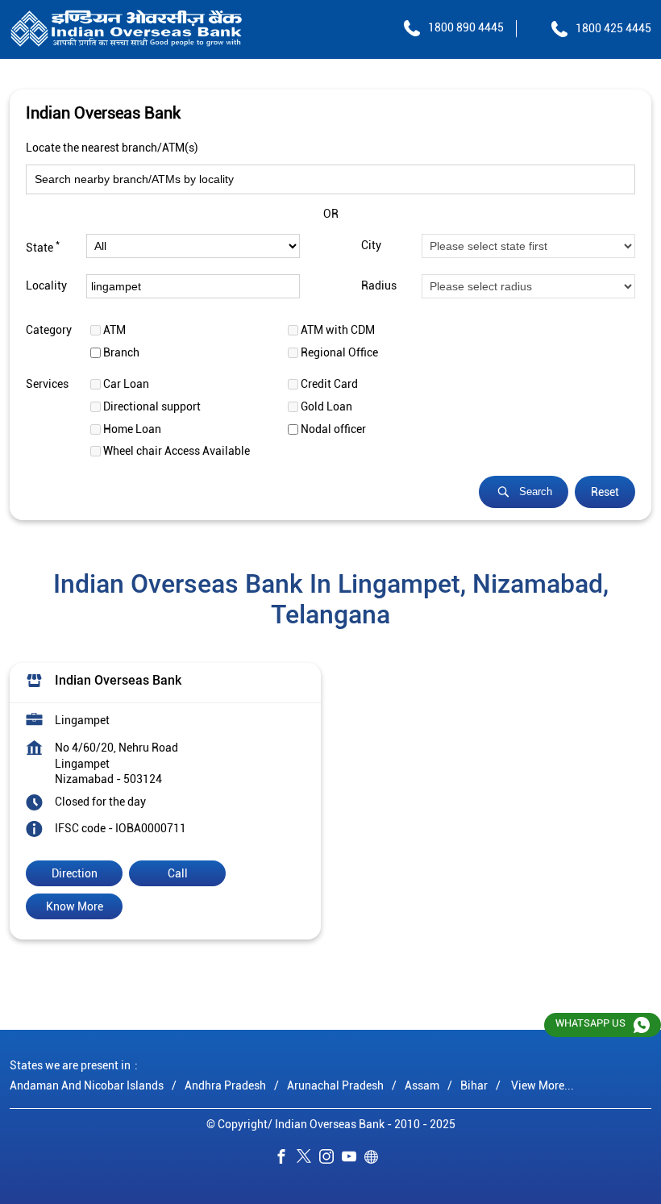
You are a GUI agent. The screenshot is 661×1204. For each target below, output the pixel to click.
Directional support (152, 406)
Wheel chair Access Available (176, 450)
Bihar (474, 1084)
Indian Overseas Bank (118, 680)
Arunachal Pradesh (335, 1084)
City (371, 246)
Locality (46, 286)
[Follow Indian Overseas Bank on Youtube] (353, 1159)
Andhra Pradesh (225, 1084)
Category (49, 329)
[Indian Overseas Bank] (126, 29)
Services (47, 383)
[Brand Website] (375, 1159)
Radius (379, 286)
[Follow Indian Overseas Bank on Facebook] (285, 1159)
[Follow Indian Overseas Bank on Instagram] (330, 1159)
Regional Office (339, 352)
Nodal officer (333, 429)
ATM (114, 329)
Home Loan (132, 429)
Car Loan (126, 383)
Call (178, 873)
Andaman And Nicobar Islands (87, 1084)
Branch (121, 352)
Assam (422, 1084)
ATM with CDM (338, 329)
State (43, 246)
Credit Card (329, 383)
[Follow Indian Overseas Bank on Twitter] (308, 1159)
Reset (605, 491)
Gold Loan (326, 406)
